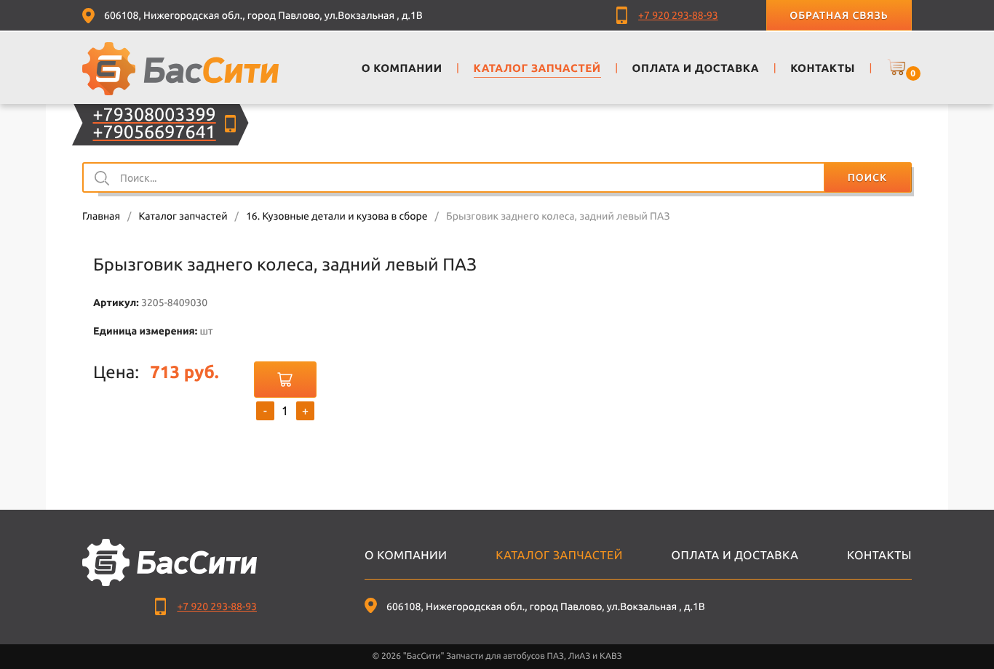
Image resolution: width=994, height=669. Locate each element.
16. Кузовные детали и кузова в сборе (337, 216)
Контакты (879, 555)
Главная (101, 216)
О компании (406, 555)
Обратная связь (839, 15)
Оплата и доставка (735, 555)
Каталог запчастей (182, 216)
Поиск (867, 177)
